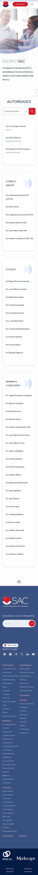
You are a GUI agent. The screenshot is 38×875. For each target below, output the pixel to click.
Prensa (5, 712)
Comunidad (8, 836)
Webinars (23, 718)
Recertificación (8, 761)
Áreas (5, 687)
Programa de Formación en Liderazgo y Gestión (10, 742)
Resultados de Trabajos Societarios (25, 679)
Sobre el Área (25, 669)
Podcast (6, 827)
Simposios (23, 714)
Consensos (24, 695)
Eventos (23, 700)
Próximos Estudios (27, 687)
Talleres (22, 725)
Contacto (6, 709)
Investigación (25, 665)
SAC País (6, 698)
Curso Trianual (8, 813)
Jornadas (23, 722)
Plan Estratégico (9, 680)
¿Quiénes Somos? (10, 669)
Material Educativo (10, 831)
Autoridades (7, 683)
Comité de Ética (26, 690)
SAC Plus (6, 728)
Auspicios (6, 694)
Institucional (8, 665)
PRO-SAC (6, 817)
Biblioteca (6, 775)
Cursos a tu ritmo (9, 806)
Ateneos (23, 711)
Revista (23, 836)
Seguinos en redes (10, 716)
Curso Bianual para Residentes (8, 809)
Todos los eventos (27, 704)
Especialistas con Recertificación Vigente (9, 768)
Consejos (6, 690)
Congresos (24, 707)
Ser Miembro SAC (9, 724)
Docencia (7, 787)
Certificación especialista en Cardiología (8, 753)
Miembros (7, 721)
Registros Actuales (27, 672)
